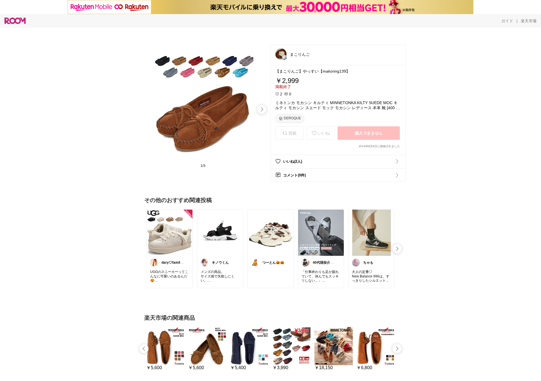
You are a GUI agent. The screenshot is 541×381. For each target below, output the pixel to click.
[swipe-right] (261, 109)
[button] (281, 54)
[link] (169, 232)
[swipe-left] (143, 348)
